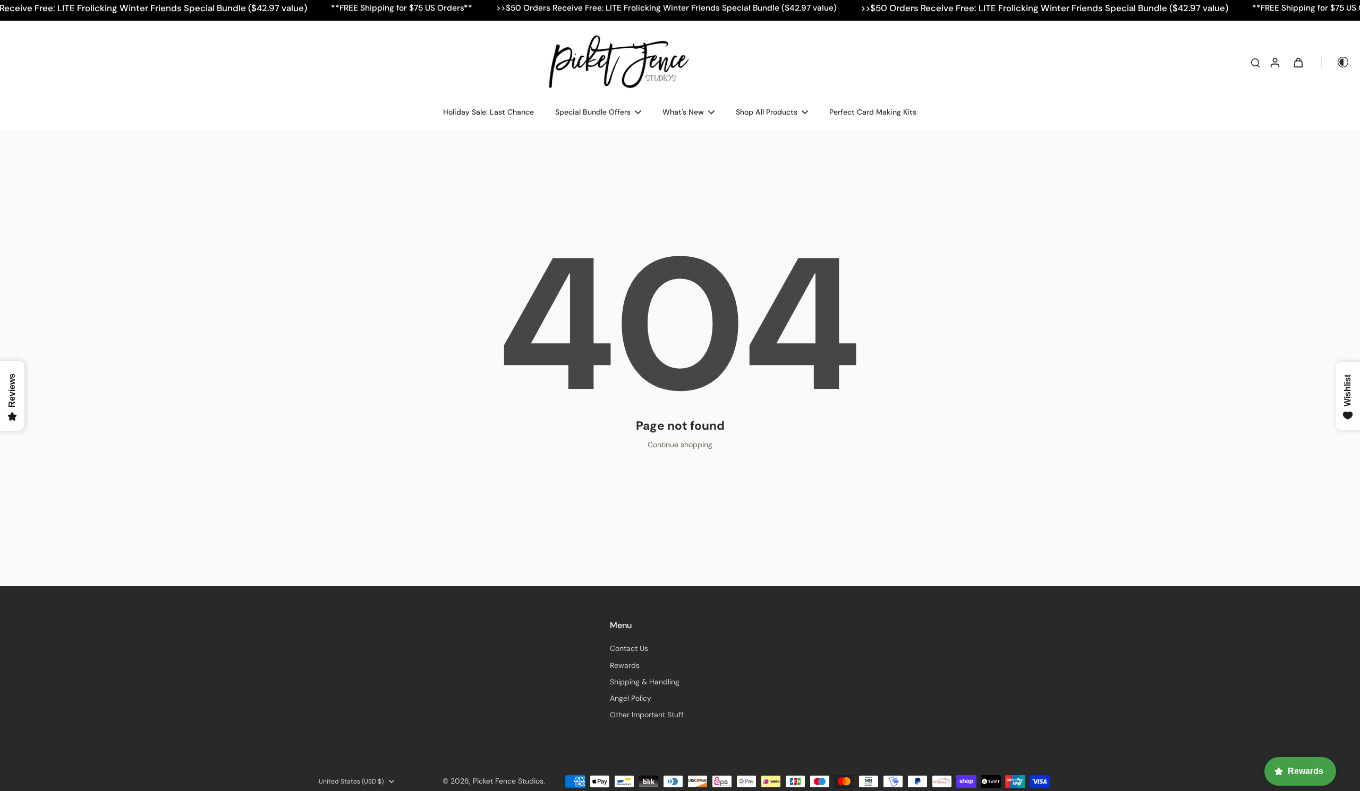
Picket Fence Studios (508, 781)
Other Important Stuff (647, 714)
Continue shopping (680, 444)
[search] (1255, 62)
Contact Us (629, 648)
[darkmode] (1335, 62)
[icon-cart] (1298, 62)
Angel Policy (630, 698)
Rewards (625, 665)
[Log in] (1274, 62)
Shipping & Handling (644, 681)
